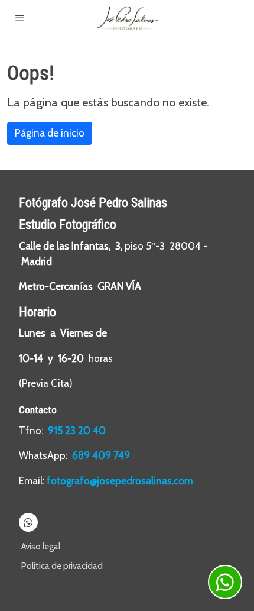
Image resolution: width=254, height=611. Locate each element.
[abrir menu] (20, 17)
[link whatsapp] (28, 522)
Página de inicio (49, 133)
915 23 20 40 (78, 431)
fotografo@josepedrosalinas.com (120, 481)
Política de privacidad (62, 566)
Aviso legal (40, 546)
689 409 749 (101, 455)
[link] (127, 18)
